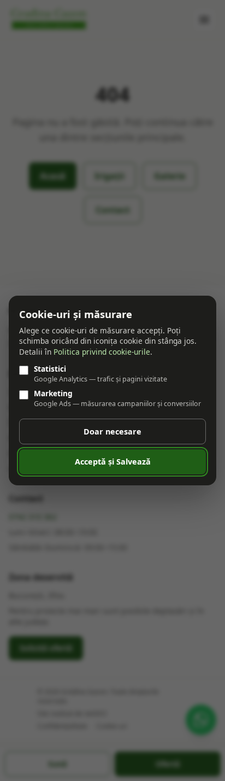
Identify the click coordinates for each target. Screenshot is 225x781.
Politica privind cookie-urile (102, 352)
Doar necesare (112, 431)
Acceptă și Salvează (113, 461)
